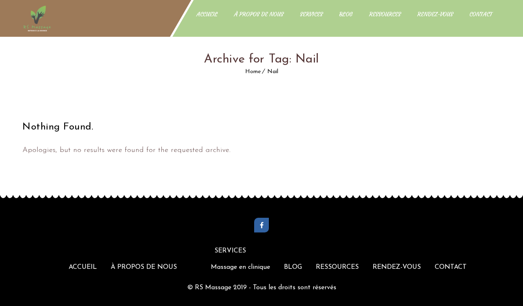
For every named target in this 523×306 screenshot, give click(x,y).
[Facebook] (261, 225)
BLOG (346, 14)
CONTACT (480, 14)
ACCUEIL (207, 14)
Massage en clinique (240, 267)
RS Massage (214, 287)
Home (253, 72)
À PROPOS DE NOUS (259, 14)
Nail (272, 72)
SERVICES (311, 14)
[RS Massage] (37, 18)
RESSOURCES (385, 14)
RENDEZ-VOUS (435, 14)
